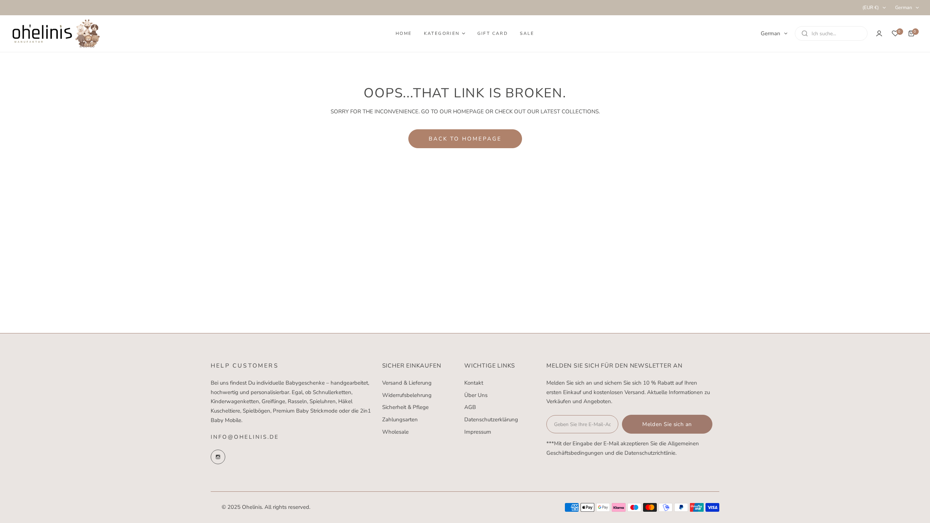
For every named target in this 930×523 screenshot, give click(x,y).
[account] (879, 33)
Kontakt (473, 382)
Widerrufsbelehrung (407, 395)
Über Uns (476, 395)
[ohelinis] (56, 33)
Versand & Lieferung (407, 382)
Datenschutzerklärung (491, 419)
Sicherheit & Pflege (405, 407)
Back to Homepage (465, 138)
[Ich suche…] (805, 33)
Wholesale (395, 431)
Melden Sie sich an (667, 424)
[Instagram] (218, 457)
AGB (470, 407)
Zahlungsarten (400, 419)
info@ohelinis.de (245, 437)
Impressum (477, 431)
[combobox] (831, 33)
